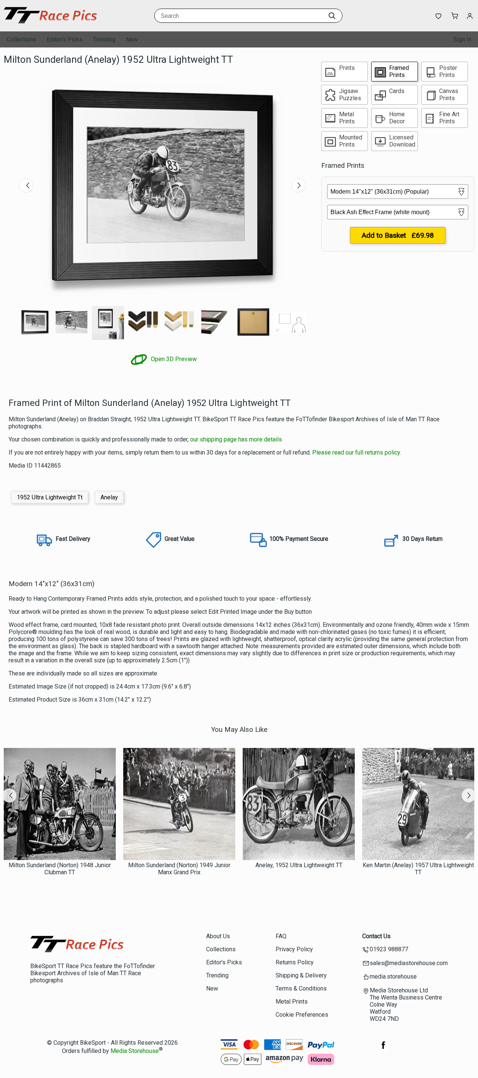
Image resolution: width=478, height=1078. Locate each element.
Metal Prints (292, 1001)
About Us (218, 936)
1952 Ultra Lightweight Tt (50, 497)
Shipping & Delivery (301, 975)
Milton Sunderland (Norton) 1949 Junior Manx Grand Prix (179, 869)
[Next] (299, 185)
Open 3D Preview (173, 359)
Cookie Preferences (302, 1014)
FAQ (281, 936)
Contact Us (376, 936)
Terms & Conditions (301, 988)
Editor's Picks (65, 39)
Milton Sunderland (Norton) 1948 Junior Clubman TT (60, 869)
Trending (104, 39)
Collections (21, 39)
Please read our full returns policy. (356, 452)
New (132, 39)
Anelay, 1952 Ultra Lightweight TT (298, 865)
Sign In (462, 39)
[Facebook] (383, 1049)
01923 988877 (389, 949)
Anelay (109, 497)
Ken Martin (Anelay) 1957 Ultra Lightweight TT (418, 869)
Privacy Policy (294, 949)
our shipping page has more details (236, 439)
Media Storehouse (135, 1050)
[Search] (332, 15)
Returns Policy (295, 962)
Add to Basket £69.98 (397, 235)
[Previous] (26, 185)
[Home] (50, 24)
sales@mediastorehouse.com (409, 963)
